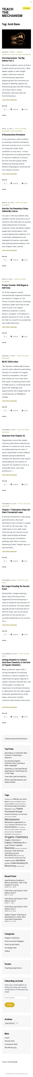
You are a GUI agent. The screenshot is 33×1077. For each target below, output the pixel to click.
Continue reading (14, 100)
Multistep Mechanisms (16, 825)
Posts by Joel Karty (12, 944)
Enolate (14, 809)
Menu (27, 8)
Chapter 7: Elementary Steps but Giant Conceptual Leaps (16, 511)
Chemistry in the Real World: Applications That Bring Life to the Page (16, 771)
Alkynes (7, 801)
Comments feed (11, 1044)
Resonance (8, 851)
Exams (19, 808)
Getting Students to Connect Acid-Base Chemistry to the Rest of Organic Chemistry (16, 662)
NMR (25, 824)
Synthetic (7, 863)
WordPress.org (10, 1047)
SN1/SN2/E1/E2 (10, 855)
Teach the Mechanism (9, 1062)
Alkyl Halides (23, 799)
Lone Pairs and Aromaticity (15, 776)
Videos (7, 951)
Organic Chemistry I (13, 840)
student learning (20, 858)
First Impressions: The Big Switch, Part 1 (13, 59)
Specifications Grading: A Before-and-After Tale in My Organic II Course (16, 882)
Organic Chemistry (16, 837)
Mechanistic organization (14, 822)
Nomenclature (11, 827)
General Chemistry (11, 814)
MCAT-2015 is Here (10, 361)
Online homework (16, 834)
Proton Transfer (16, 845)
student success (10, 861)
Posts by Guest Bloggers (21, 54)
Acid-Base (7, 799)
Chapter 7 (23, 801)
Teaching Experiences (13, 968)
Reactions (10, 847)
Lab (19, 814)
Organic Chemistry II (14, 842)
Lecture (24, 814)
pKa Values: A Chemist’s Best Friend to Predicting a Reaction (16, 755)
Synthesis (20, 860)
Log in (7, 1038)
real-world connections (21, 848)
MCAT (14, 816)
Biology (19, 801)
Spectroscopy (20, 855)
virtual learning (20, 866)
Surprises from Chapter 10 (13, 435)
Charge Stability (9, 804)
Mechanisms (12, 819)
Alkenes (16, 799)
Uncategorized (16, 131)
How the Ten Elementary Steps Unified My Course (15, 210)
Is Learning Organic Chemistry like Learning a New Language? (15, 763)
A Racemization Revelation (13, 134)
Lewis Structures (9, 816)
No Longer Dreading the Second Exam (15, 587)
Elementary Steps (11, 806)
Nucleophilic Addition (14, 829)
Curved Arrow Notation (20, 804)
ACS (12, 799)
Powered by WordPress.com (16, 1074)
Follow (9, 1005)
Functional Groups (13, 811)
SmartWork (15, 853)
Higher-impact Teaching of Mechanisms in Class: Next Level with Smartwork (15, 917)
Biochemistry (13, 801)
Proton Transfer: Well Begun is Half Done (15, 286)
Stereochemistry (9, 858)
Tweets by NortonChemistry (16, 738)
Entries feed (9, 1041)
